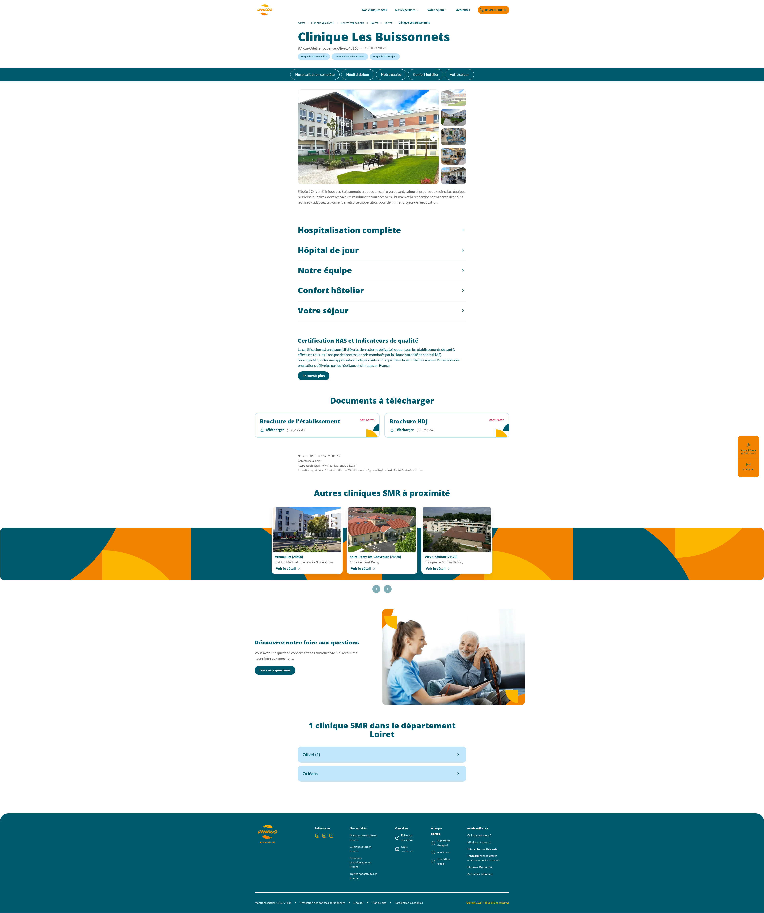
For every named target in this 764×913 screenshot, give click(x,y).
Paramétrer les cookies (409, 902)
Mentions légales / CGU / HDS (273, 902)
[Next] (434, 137)
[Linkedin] (324, 835)
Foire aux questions (275, 670)
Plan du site (379, 902)
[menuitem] (374, 10)
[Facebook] (317, 835)
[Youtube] (331, 835)
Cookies (358, 902)
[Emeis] (265, 10)
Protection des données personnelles (322, 902)
